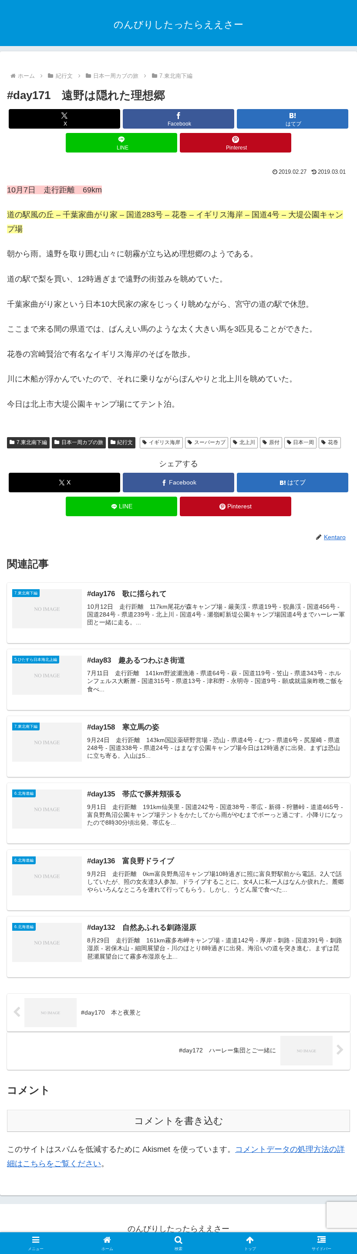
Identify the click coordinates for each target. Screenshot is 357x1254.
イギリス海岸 (164, 442)
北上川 (247, 442)
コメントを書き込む (178, 1120)
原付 (274, 442)
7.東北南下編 (32, 442)
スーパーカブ (210, 442)
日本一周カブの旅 (82, 442)
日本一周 (303, 442)
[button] (330, 1144)
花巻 (333, 442)
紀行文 (125, 442)
